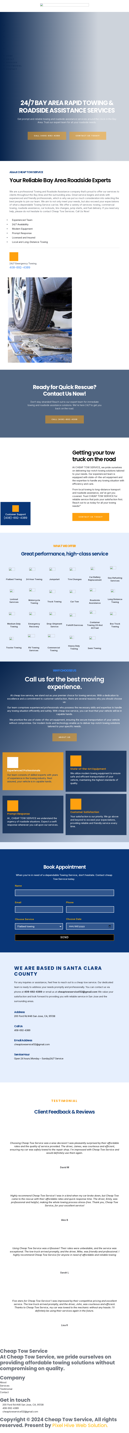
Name (18, 885)
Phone (70, 902)
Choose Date (73, 919)
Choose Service (24, 919)
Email (18, 902)
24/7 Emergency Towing (22, 263)
